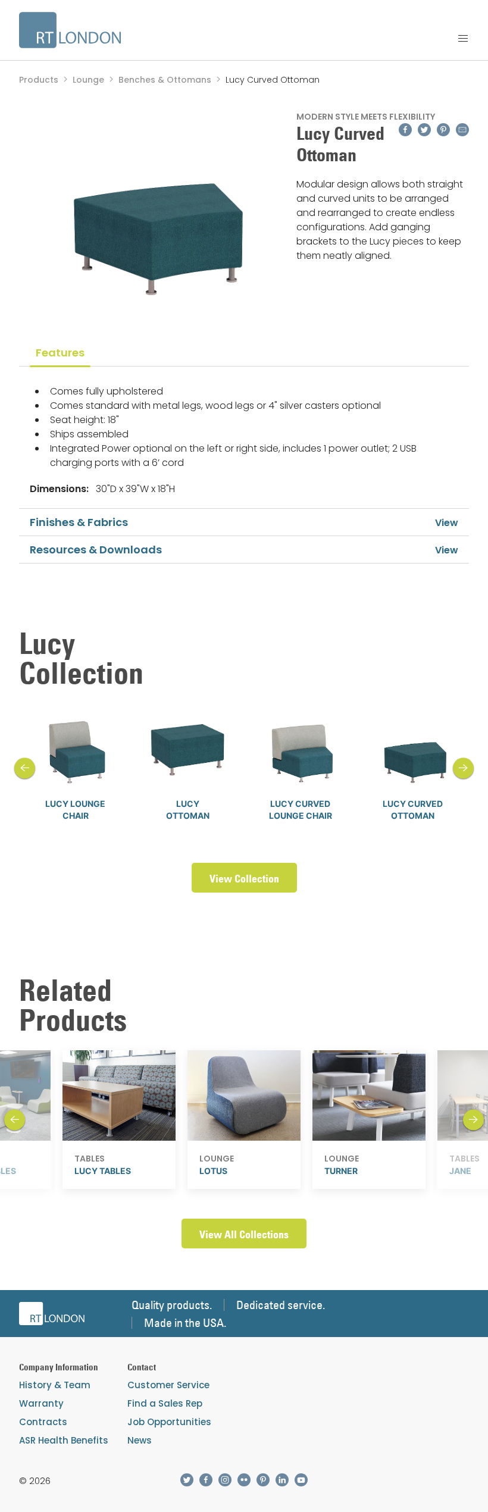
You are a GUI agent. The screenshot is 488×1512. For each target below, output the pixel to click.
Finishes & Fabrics (79, 522)
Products (38, 80)
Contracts (43, 1422)
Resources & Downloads (96, 549)
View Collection (244, 878)
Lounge (88, 80)
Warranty (41, 1403)
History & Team (54, 1385)
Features (60, 352)
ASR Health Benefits (63, 1440)
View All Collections (244, 1234)
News (139, 1440)
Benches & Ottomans (164, 80)
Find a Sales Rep (164, 1403)
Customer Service (168, 1385)
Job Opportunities (169, 1422)
